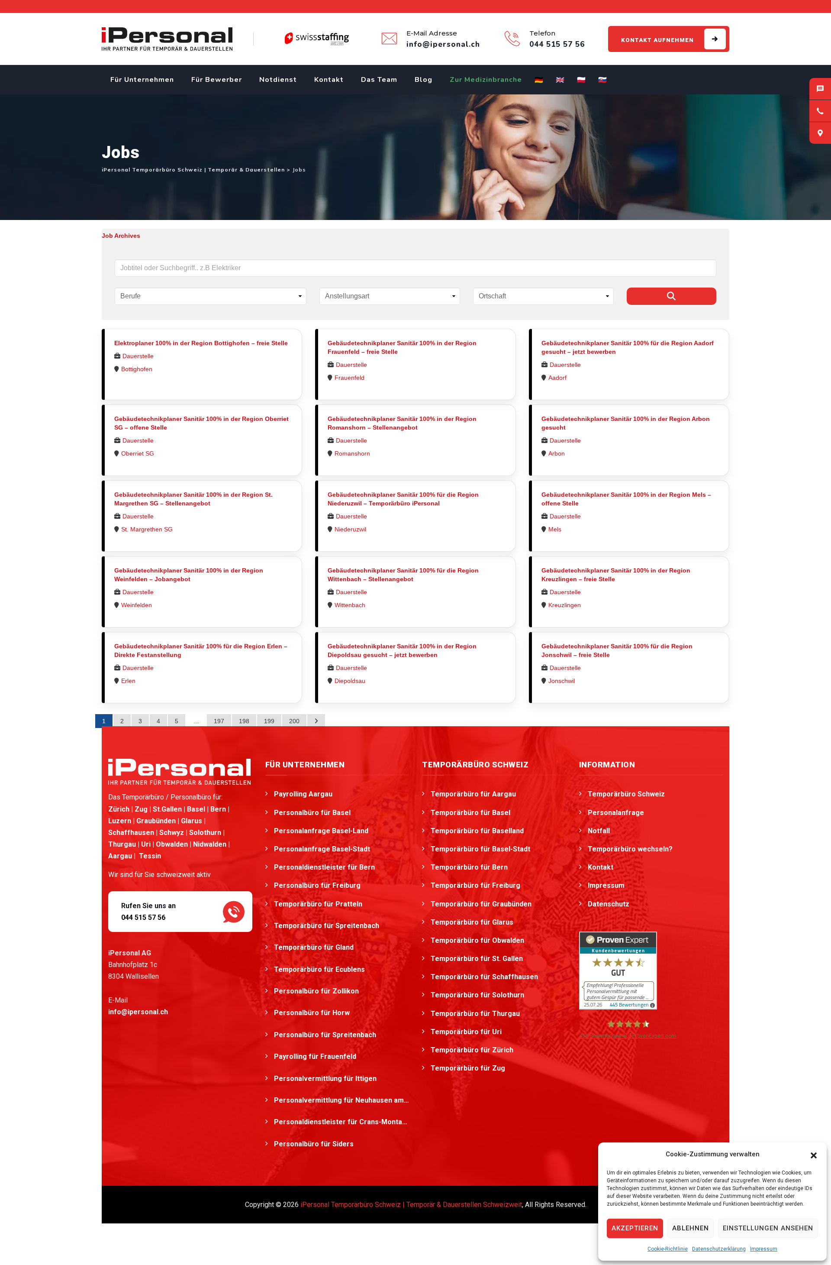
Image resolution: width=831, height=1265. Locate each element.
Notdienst (278, 79)
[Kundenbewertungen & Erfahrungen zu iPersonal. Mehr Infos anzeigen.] (618, 970)
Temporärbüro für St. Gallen (477, 958)
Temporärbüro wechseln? (630, 849)
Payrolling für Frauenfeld (316, 1056)
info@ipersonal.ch (138, 1012)
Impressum (763, 1249)
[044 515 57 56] (820, 111)
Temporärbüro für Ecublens (320, 969)
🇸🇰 (602, 80)
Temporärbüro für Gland (314, 947)
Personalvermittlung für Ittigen (326, 1078)
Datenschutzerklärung (719, 1249)
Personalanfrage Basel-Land (321, 831)
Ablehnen (690, 1228)
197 (219, 721)
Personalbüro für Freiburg (317, 885)
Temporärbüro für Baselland (477, 831)
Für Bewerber (216, 79)
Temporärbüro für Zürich (472, 1050)
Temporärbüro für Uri (466, 1032)
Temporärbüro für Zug (468, 1068)
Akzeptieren (635, 1228)
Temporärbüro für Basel (470, 813)
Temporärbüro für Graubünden (481, 904)
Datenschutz (608, 904)
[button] (813, 1154)
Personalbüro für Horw (312, 1013)
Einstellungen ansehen (768, 1228)
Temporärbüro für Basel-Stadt (480, 849)
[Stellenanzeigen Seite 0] (316, 721)
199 (269, 721)
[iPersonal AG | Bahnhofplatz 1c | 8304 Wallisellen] (820, 133)
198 (244, 721)
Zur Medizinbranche (486, 79)
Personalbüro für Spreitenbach (326, 1035)
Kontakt (329, 79)
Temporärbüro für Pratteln (319, 904)
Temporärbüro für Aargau (473, 794)
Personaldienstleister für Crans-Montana (341, 1122)
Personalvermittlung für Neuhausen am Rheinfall (341, 1100)
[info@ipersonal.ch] (820, 89)
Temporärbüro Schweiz (626, 794)
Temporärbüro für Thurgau (475, 1013)
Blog (423, 79)
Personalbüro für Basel (312, 813)
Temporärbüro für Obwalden (477, 940)
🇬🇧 (560, 80)
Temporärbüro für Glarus (472, 922)
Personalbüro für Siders (314, 1144)
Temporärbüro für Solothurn (477, 995)
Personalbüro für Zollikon (317, 991)
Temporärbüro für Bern (469, 867)
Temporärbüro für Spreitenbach (327, 926)
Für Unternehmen (142, 79)
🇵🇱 (581, 80)
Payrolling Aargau (303, 794)
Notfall (599, 831)
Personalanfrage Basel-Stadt (322, 849)
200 (294, 721)
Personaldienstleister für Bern (324, 867)
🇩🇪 (539, 80)
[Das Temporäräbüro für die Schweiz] (167, 39)
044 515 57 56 (143, 917)
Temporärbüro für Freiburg (475, 885)
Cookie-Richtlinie (667, 1249)
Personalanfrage (616, 813)
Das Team (379, 79)
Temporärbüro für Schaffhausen (484, 977)
